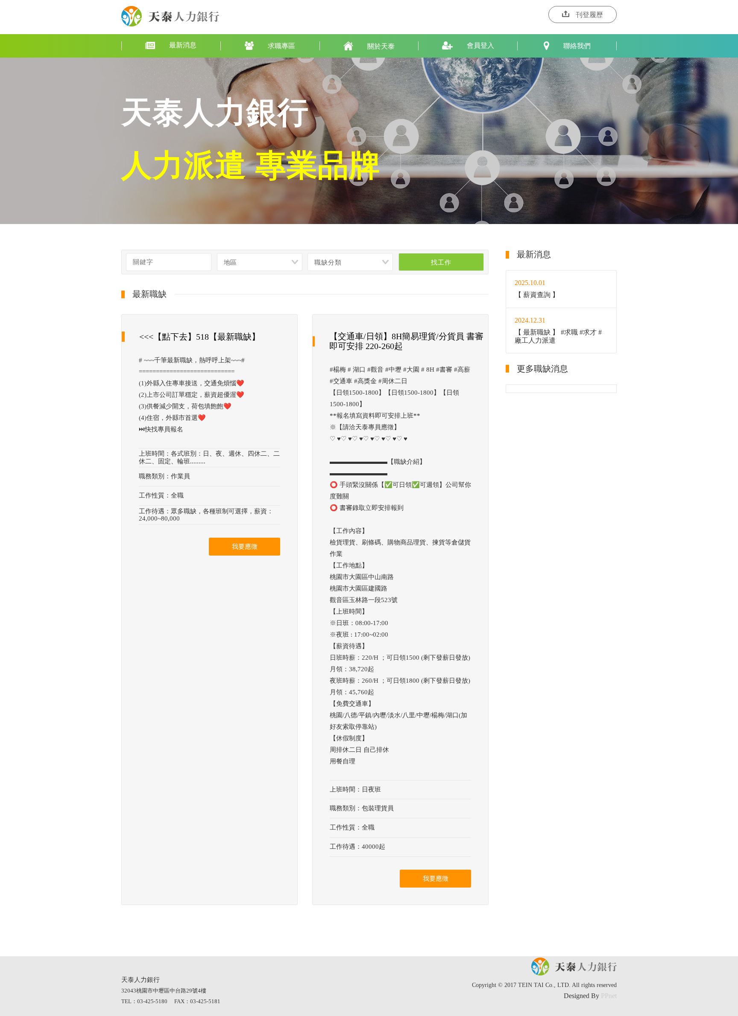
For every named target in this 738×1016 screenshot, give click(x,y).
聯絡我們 (577, 45)
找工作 (441, 262)
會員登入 (480, 45)
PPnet (609, 995)
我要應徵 (245, 546)
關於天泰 (381, 46)
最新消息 (182, 45)
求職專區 (281, 45)
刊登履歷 (589, 14)
